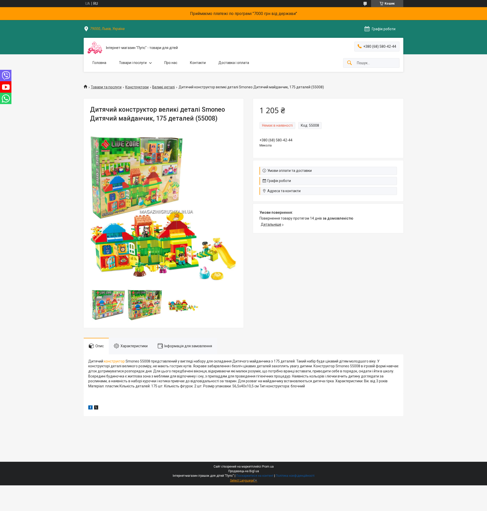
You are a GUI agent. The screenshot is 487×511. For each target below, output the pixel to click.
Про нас (170, 63)
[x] (96, 408)
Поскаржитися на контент (254, 475)
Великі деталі (163, 87)
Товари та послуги (106, 87)
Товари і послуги (133, 63)
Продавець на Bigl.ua (243, 471)
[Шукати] (349, 63)
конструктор (114, 361)
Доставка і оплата (233, 63)
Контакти (198, 63)
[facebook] (90, 408)
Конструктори (137, 87)
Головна (99, 63)
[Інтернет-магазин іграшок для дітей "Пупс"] (95, 48)
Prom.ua (268, 466)
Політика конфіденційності (295, 475)
